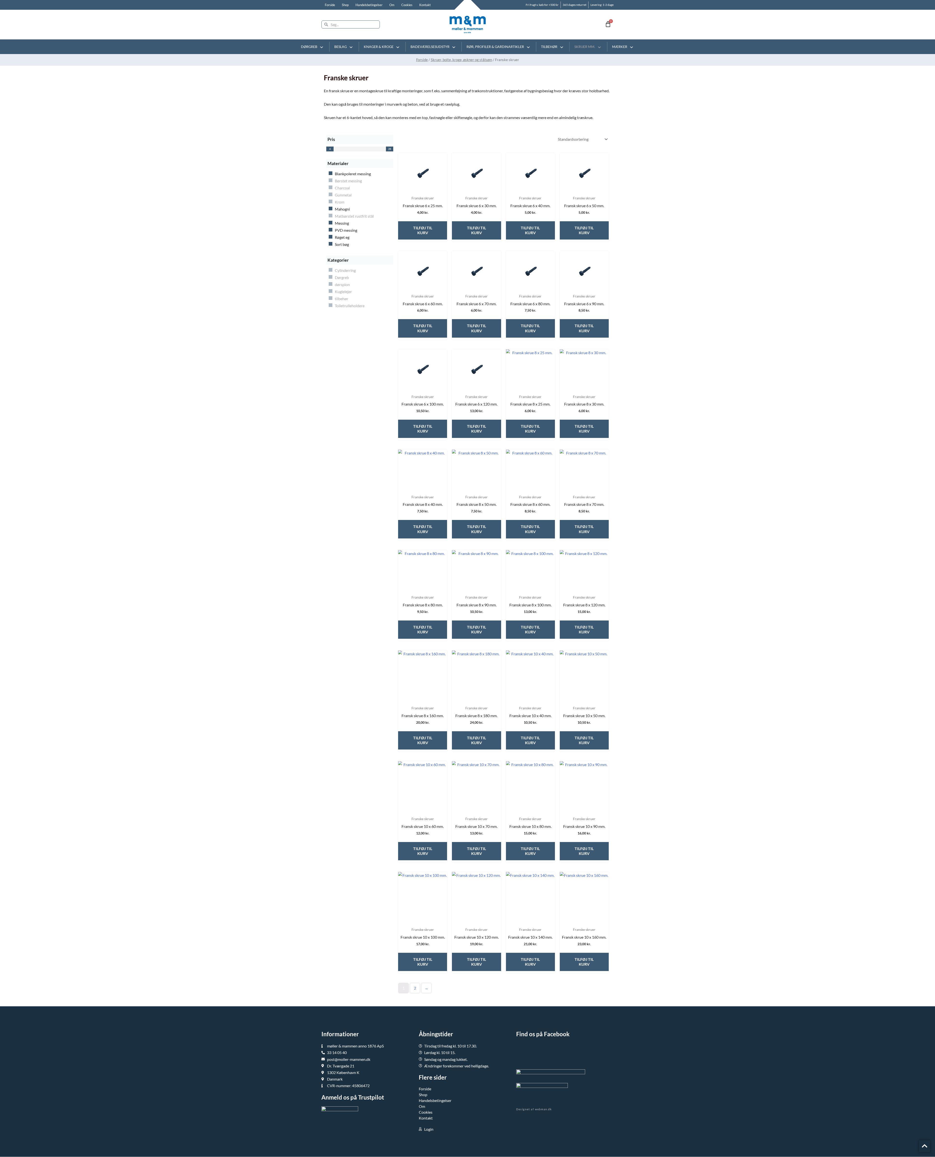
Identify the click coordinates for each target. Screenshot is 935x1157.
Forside (330, 5)
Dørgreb (309, 47)
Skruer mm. (584, 47)
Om (391, 5)
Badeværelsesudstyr (430, 47)
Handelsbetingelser (369, 5)
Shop (345, 5)
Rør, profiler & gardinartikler (495, 47)
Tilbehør (549, 47)
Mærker (619, 47)
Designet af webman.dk (534, 1109)
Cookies (406, 5)
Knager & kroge (378, 47)
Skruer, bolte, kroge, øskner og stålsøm (461, 59)
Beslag (340, 47)
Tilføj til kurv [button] (422, 230)
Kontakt (425, 5)
